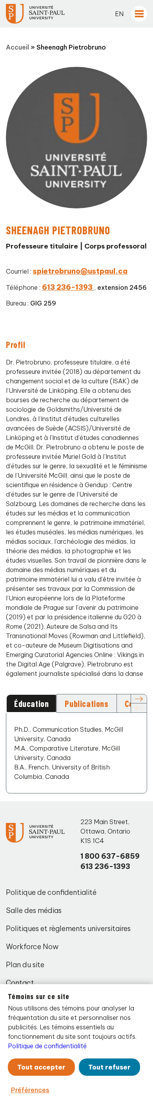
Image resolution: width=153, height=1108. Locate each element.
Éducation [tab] (31, 703)
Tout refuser (109, 1067)
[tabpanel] (76, 753)
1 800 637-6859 (110, 856)
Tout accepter (41, 1067)
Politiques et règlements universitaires (68, 928)
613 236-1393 (105, 866)
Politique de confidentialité (51, 892)
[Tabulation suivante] (139, 699)
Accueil (17, 47)
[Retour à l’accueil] (35, 14)
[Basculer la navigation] (139, 14)
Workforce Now (32, 946)
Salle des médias (34, 910)
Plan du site (25, 964)
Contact (20, 982)
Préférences (30, 1090)
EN (119, 14)
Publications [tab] (86, 703)
